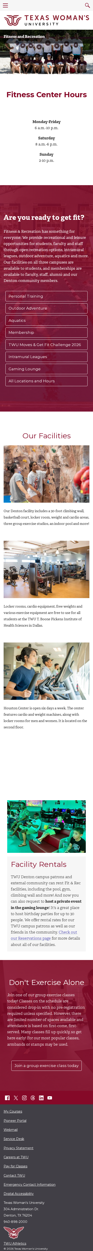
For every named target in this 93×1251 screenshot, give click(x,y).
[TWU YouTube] (50, 1098)
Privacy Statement (18, 1148)
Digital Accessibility (19, 1194)
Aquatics (17, 320)
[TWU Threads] (33, 1098)
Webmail (11, 1130)
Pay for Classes (15, 1166)
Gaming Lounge (25, 369)
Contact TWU (14, 1175)
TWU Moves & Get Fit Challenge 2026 (45, 344)
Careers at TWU (16, 1157)
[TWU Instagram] (24, 1098)
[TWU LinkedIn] (41, 1098)
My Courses (13, 1111)
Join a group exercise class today (46, 1065)
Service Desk (14, 1139)
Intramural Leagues (28, 356)
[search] (87, 5)
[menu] (5, 5)
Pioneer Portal (15, 1121)
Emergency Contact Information (30, 1185)
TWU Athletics (15, 1243)
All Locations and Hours (32, 381)
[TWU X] (16, 1097)
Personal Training (26, 296)
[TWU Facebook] (7, 1098)
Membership (21, 332)
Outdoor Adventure (28, 308)
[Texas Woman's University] (46, 20)
